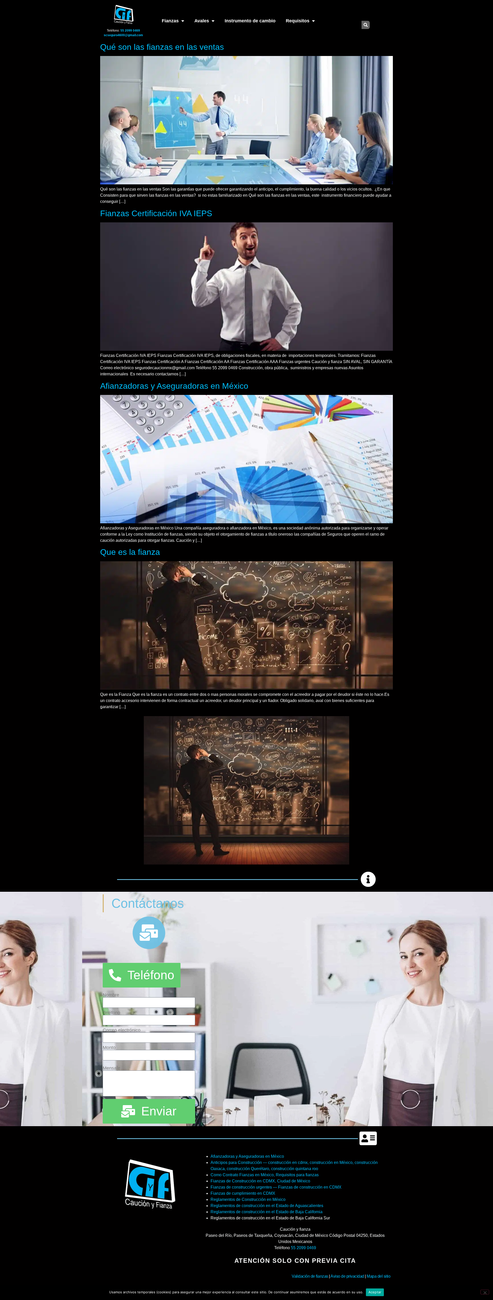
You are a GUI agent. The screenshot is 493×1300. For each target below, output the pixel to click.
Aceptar (375, 1292)
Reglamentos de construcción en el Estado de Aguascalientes (267, 1205)
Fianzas (170, 20)
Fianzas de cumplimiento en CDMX (243, 1193)
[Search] (366, 25)
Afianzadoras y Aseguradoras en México (174, 386)
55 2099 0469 (303, 1248)
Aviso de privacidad (347, 1276)
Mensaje (111, 1068)
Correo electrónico (121, 1030)
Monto (109, 1047)
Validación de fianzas (310, 1276)
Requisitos (297, 20)
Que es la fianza (130, 552)
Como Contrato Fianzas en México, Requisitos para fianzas (265, 1175)
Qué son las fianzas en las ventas (162, 47)
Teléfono (111, 1012)
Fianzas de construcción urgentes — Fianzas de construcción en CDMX (276, 1187)
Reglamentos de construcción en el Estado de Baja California (267, 1212)
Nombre (111, 995)
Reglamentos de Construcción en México (248, 1199)
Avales (201, 20)
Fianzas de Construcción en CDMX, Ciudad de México (260, 1181)
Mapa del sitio (378, 1276)
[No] (484, 1292)
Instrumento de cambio (250, 20)
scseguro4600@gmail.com (123, 35)
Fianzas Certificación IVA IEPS (156, 213)
